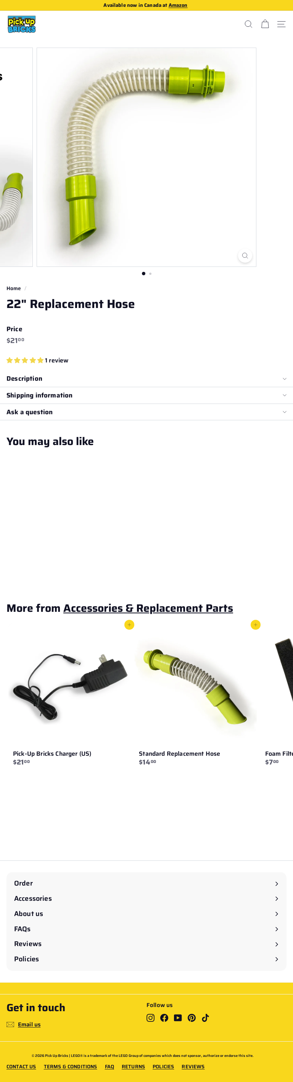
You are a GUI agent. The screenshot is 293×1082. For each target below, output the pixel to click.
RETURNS (133, 1066)
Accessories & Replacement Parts (148, 608)
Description (24, 378)
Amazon (178, 5)
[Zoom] (245, 256)
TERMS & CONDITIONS (70, 1066)
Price (14, 329)
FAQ (109, 1066)
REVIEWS (193, 1066)
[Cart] (265, 24)
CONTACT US (21, 1066)
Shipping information (39, 395)
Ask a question (29, 412)
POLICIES (163, 1066)
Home (13, 288)
